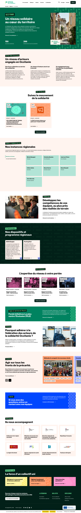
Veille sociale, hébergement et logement (52, 378)
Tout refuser (52, 511)
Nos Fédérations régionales (44, 498)
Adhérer (73, 2)
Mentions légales (19, 507)
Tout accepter (45, 511)
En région (63, 2)
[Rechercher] (59, 2)
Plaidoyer (32, 2)
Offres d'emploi (67, 496)
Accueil (6, 6)
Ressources (67, 500)
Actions (36, 2)
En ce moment (25, 2)
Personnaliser (59, 511)
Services (42, 2)
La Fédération (48, 2)
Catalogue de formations (69, 498)
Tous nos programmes (56, 498)
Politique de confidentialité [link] (69, 511)
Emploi (65, 378)
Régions (11, 6)
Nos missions (41, 496)
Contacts (67, 2)
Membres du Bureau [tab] (10, 156)
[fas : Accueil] (10, 2)
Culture (69, 378)
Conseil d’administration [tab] (11, 158)
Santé (62, 378)
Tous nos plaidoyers (55, 496)
